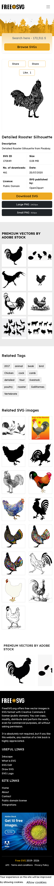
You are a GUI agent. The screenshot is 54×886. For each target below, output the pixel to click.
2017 (7, 366)
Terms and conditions (22, 865)
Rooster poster (40, 433)
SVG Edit (7, 764)
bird (41, 366)
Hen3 (8, 598)
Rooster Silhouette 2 (40, 515)
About (5, 792)
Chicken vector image (40, 569)
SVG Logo (8, 773)
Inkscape (7, 756)
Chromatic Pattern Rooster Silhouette (40, 538)
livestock (35, 379)
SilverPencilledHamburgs (19, 435)
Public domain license (14, 800)
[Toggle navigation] (48, 7)
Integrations (9, 804)
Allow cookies (36, 882)
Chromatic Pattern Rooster (14, 540)
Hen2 (8, 489)
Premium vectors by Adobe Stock (21, 235)
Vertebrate (10, 393)
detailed (9, 379)
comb (32, 373)
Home (5, 787)
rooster (22, 386)
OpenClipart (36, 187)
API (7, 865)
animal (19, 366)
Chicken (9, 373)
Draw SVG (8, 769)
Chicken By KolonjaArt (13, 515)
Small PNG (27, 212)
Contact (6, 796)
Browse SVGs (27, 47)
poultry (8, 386)
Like (27, 72)
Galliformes (37, 386)
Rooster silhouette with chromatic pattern (13, 565)
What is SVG (9, 760)
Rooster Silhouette (40, 460)
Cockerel (37, 489)
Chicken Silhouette (14, 460)
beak (31, 366)
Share (15, 63)
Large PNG (27, 204)
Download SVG (27, 196)
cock (21, 373)
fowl (22, 379)
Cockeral (37, 598)
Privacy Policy (41, 865)
